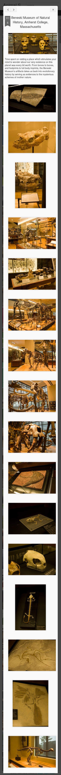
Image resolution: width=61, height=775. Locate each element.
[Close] (53, 9)
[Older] (14, 9)
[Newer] (8, 9)
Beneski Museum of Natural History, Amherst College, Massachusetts (30, 22)
